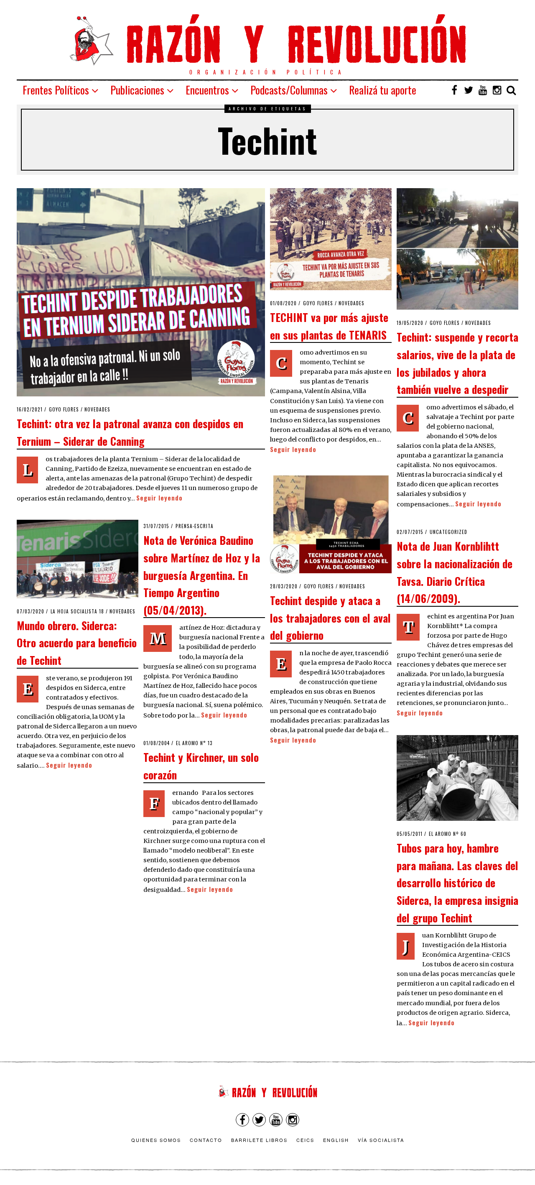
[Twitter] (468, 90)
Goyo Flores (64, 409)
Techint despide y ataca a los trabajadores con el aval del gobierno (330, 617)
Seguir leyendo (159, 497)
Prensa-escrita (195, 526)
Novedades (97, 409)
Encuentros (207, 90)
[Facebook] (454, 90)
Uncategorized (448, 532)
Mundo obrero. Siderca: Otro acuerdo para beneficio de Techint (77, 642)
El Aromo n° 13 (194, 743)
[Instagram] (497, 90)
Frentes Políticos (56, 90)
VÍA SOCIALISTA (381, 1139)
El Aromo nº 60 (447, 833)
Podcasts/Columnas (289, 90)
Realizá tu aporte (382, 90)
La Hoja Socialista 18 (77, 611)
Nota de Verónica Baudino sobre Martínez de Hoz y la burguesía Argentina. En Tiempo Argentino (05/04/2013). (201, 574)
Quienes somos (156, 1139)
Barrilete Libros (259, 1139)
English (336, 1139)
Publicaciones (137, 90)
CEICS (305, 1139)
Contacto (206, 1139)
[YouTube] (483, 90)
